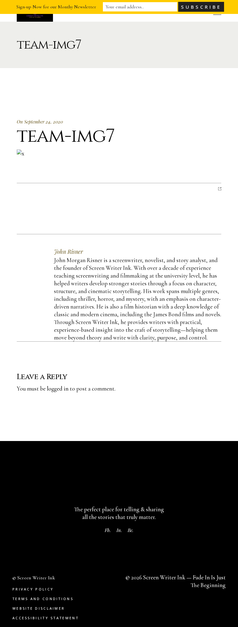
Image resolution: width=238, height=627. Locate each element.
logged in (57, 388)
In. (119, 530)
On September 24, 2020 (40, 122)
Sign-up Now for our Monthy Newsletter (56, 7)
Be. (131, 530)
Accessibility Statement (45, 618)
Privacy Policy (33, 589)
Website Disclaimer (38, 608)
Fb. (108, 530)
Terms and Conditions (42, 598)
